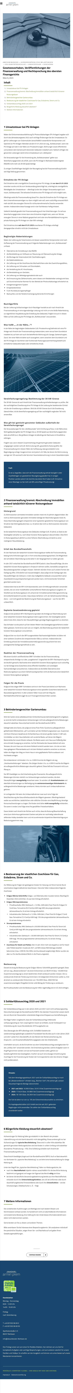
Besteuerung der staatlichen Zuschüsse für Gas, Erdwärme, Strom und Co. (33, 100)
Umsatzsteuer (34, 64)
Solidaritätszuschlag (15, 64)
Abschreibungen (11, 62)
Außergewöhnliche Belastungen (37, 62)
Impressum (6, 1375)
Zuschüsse (48, 64)
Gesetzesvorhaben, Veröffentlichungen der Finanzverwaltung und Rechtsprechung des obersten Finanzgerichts (32, 71)
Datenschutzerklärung (18, 1375)
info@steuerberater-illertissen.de (15, 1339)
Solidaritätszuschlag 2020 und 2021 (20, 103)
